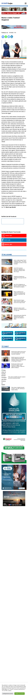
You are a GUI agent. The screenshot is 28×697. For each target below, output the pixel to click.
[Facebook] (3, 36)
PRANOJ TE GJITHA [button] (19, 693)
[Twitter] (8, 36)
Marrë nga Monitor (11, 207)
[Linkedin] (11, 36)
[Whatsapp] (6, 36)
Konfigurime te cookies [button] (8, 693)
